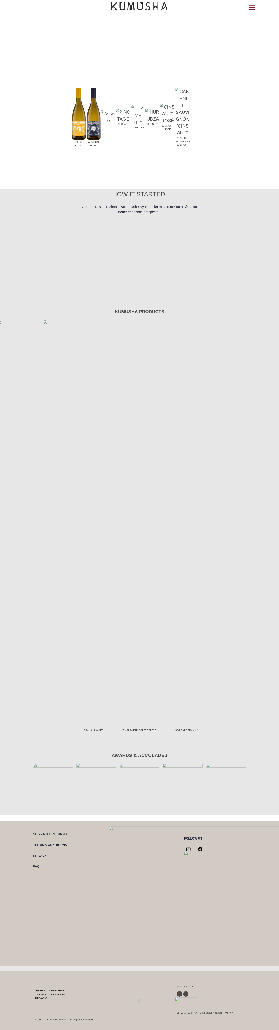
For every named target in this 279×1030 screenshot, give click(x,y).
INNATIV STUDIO (201, 1012)
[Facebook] (179, 994)
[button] (67, 117)
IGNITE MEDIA (224, 1012)
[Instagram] (185, 994)
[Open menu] (252, 7)
